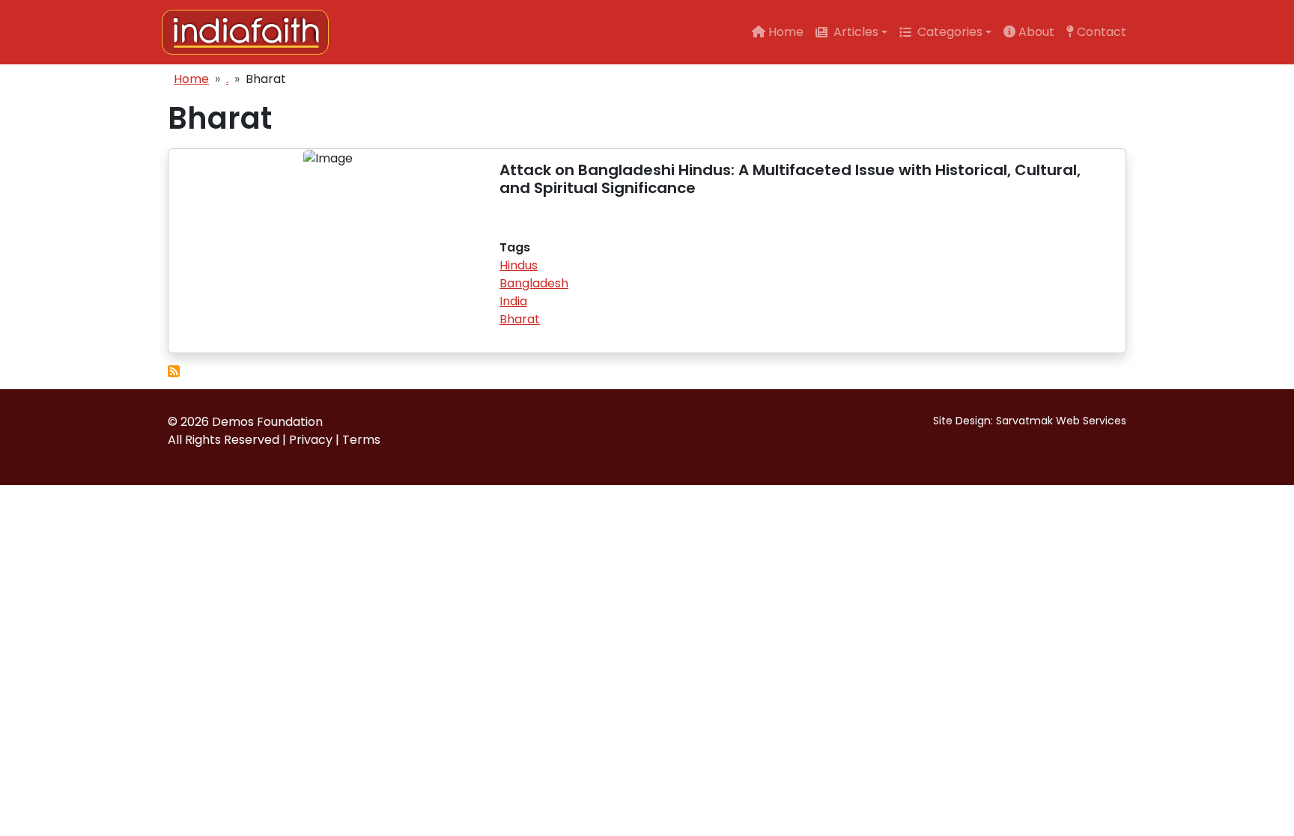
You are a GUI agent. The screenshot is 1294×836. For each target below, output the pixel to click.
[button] (851, 32)
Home (191, 79)
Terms (361, 439)
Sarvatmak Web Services (1061, 420)
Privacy (310, 439)
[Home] (251, 32)
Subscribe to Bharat (174, 371)
